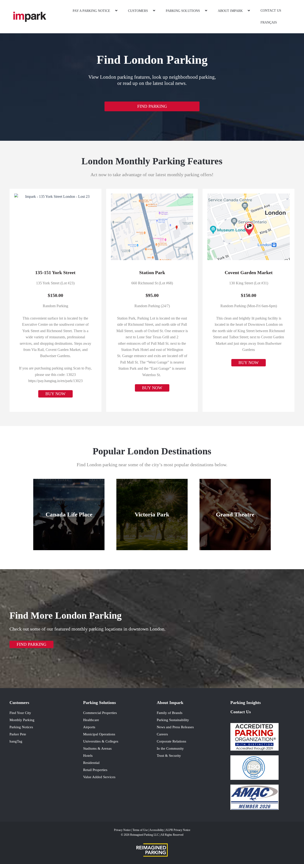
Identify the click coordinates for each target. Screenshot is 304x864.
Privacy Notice (122, 830)
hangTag (16, 741)
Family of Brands (169, 713)
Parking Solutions (183, 11)
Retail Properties (95, 770)
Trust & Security (169, 755)
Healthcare (91, 720)
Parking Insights (245, 702)
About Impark (230, 11)
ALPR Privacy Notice (178, 830)
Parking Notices (21, 727)
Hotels (88, 755)
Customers (138, 11)
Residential (91, 763)
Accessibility (157, 830)
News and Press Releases (175, 727)
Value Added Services (99, 777)
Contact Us (271, 10)
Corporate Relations (171, 741)
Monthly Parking (22, 720)
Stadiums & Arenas (97, 748)
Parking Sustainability (173, 720)
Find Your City (20, 713)
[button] (112, 11)
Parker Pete (18, 734)
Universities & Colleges (100, 741)
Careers (162, 734)
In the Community (170, 748)
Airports (89, 727)
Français (269, 22)
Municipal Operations (99, 734)
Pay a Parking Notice (91, 11)
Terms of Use (140, 830)
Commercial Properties (100, 713)
